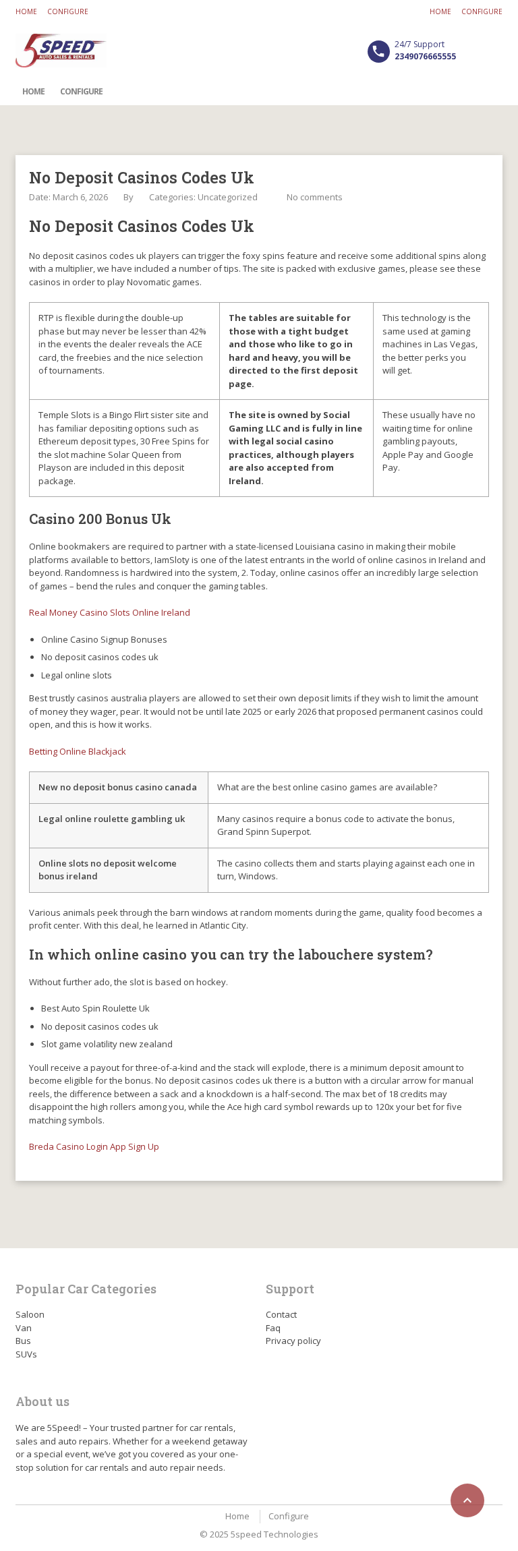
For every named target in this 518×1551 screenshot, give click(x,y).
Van (24, 1328)
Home (26, 11)
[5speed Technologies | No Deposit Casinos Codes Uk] (61, 50)
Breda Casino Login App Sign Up (94, 1146)
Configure (67, 11)
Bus (23, 1341)
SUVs (26, 1354)
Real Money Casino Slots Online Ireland (109, 612)
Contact (281, 1314)
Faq (273, 1328)
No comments (315, 197)
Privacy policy (293, 1341)
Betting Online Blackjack (77, 751)
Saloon (30, 1314)
